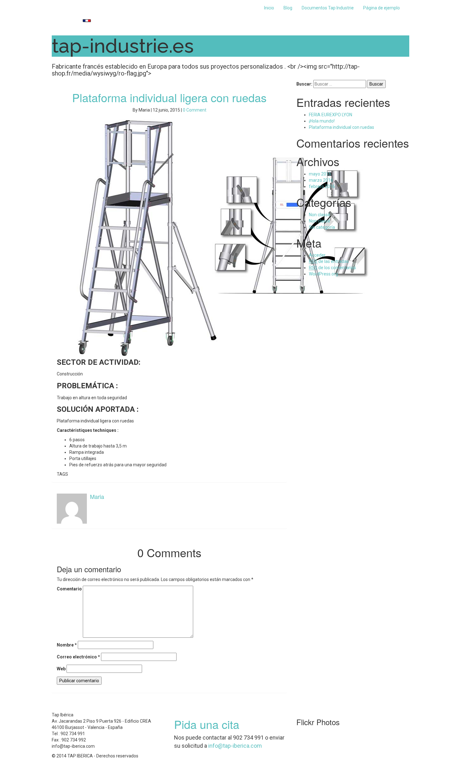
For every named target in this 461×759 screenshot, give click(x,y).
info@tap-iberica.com (235, 745)
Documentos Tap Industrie (328, 7)
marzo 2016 (321, 180)
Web (61, 668)
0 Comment (194, 110)
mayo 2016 (320, 173)
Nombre (67, 644)
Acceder (317, 255)
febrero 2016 (322, 186)
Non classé (319, 214)
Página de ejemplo (381, 7)
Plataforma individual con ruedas (341, 127)
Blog (287, 7)
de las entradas (329, 261)
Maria (97, 496)
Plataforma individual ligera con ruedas (169, 97)
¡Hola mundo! (322, 120)
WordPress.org (323, 273)
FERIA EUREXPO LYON (330, 114)
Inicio (269, 7)
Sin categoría (322, 227)
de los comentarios (332, 267)
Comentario (69, 588)
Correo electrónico (78, 656)
